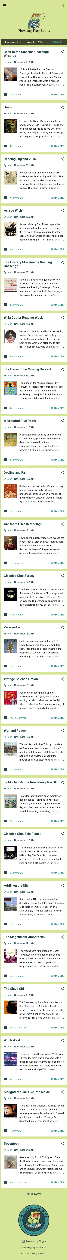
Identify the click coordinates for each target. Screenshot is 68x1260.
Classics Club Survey (19, 576)
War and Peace (15, 730)
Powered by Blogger (36, 1241)
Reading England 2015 (20, 159)
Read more (57, 94)
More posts (34, 1194)
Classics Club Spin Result (22, 834)
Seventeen (11, 1143)
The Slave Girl (14, 989)
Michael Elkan (41, 1248)
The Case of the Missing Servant (27, 369)
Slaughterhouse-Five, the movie (27, 1092)
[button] (62, 52)
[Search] (63, 6)
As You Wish (13, 210)
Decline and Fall (15, 472)
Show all (58, 42)
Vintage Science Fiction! (21, 679)
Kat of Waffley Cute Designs (37, 1254)
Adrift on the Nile (16, 885)
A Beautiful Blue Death (20, 421)
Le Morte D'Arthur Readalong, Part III (30, 782)
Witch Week (12, 1040)
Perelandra (12, 627)
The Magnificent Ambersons (24, 937)
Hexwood (10, 107)
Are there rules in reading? (23, 524)
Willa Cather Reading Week (23, 317)
